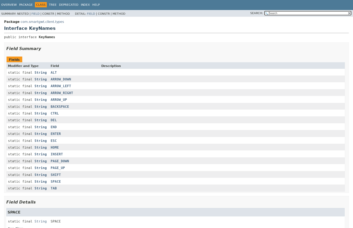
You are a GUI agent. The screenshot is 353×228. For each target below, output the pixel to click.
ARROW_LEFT (61, 86)
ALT (54, 73)
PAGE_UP (58, 168)
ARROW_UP (59, 100)
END (54, 127)
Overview (9, 4)
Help (96, 4)
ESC (54, 141)
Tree (53, 4)
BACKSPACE (60, 107)
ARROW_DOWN (61, 79)
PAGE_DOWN (60, 161)
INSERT (57, 154)
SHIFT (56, 175)
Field (35, 13)
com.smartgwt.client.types (42, 22)
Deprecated (68, 4)
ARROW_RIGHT (62, 93)
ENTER (56, 134)
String (41, 73)
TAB (54, 188)
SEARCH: (256, 13)
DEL (54, 120)
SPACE (56, 182)
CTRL (55, 113)
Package (26, 4)
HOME (55, 147)
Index (85, 4)
